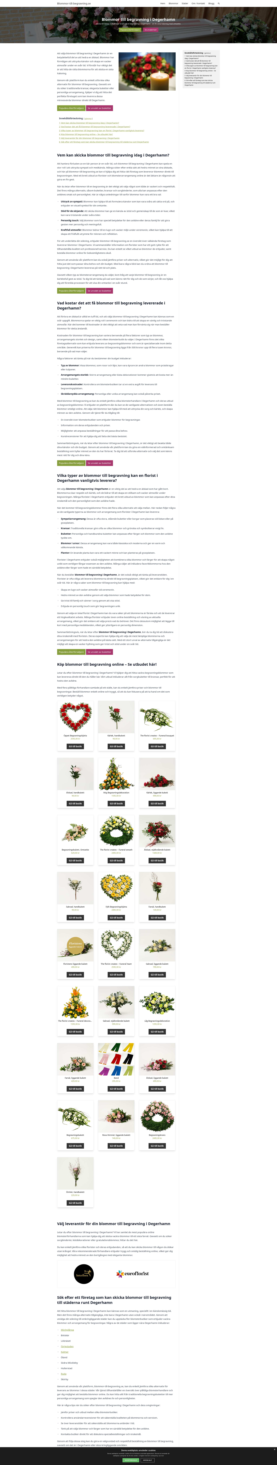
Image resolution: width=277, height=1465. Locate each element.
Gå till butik (75, 746)
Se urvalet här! (151, 30)
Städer (185, 3)
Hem (162, 3)
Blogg (211, 3)
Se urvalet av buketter (99, 108)
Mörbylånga (67, 1329)
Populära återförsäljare (130, 30)
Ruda (63, 1373)
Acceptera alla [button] (131, 1460)
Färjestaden (67, 1346)
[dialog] (138, 1456)
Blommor (173, 3)
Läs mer (161, 1456)
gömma (88, 118)
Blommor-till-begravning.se (74, 3)
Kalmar (64, 1351)
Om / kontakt (198, 3)
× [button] (274, 1449)
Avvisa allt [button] (147, 1460)
